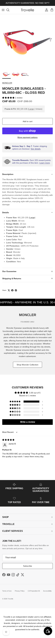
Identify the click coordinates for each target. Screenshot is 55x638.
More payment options (27, 137)
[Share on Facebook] (12, 290)
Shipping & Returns (11, 278)
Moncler (7, 83)
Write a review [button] (27, 422)
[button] (8, 98)
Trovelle (10, 599)
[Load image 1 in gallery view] (27, 41)
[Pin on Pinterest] (16, 290)
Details (5, 212)
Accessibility (47, 591)
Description (7, 174)
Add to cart (27, 121)
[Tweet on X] (9, 290)
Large (31, 109)
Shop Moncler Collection (27, 365)
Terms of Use (7, 591)
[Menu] (3, 10)
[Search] (9, 10)
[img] (8, 440)
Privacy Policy (20, 591)
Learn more (44, 163)
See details (35, 149)
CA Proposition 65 (34, 591)
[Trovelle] (27, 10)
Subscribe (27, 566)
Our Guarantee (9, 271)
